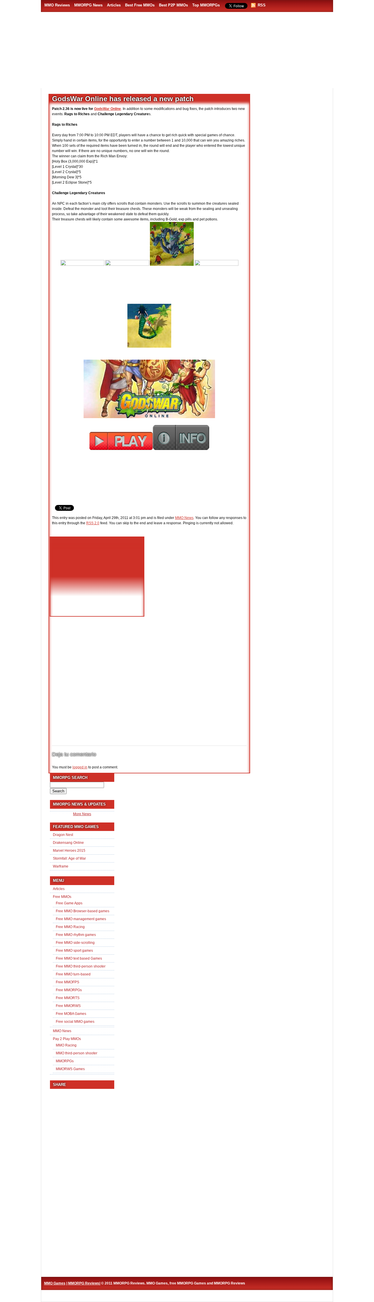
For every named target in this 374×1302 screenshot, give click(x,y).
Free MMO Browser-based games (82, 911)
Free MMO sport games (74, 951)
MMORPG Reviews (80, 73)
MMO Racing (66, 1045)
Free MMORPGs (69, 990)
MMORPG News (88, 5)
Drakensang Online (68, 843)
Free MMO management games (81, 919)
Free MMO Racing (70, 927)
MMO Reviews (57, 5)
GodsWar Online (107, 109)
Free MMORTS (67, 998)
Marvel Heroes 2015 (69, 851)
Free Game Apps (69, 903)
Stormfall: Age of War (69, 858)
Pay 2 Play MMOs (67, 1039)
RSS (262, 5)
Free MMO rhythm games (76, 935)
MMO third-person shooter (76, 1053)
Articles (114, 5)
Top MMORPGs (206, 5)
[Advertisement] (221, 70)
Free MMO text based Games (79, 958)
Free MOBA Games (71, 1014)
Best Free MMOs (140, 5)
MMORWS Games (70, 1069)
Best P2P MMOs (173, 5)
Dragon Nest (63, 835)
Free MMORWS (68, 1006)
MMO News (184, 518)
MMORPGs (65, 1061)
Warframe (60, 866)
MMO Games (54, 1283)
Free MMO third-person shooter (80, 966)
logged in (79, 767)
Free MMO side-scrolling (75, 943)
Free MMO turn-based (73, 974)
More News (82, 814)
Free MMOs (62, 897)
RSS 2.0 (92, 523)
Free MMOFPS (67, 982)
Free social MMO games (75, 1022)
